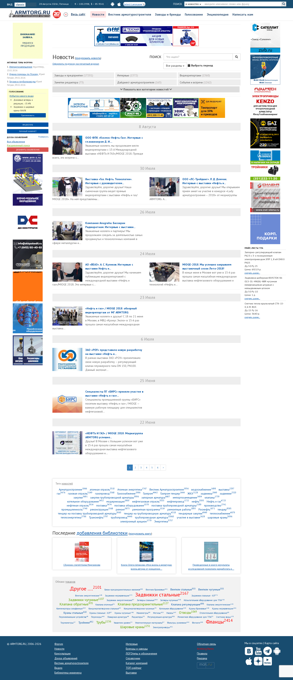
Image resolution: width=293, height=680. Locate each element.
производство (215, 505)
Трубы (103, 622)
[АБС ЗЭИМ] (265, 69)
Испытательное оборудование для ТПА (204, 600)
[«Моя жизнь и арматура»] (146, 551)
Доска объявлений (17, 137)
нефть (198, 501)
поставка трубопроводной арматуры (176, 505)
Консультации (62, 653)
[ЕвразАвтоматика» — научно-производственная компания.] (186, 108)
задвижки (228, 493)
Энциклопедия (217, 14)
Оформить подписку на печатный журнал (75, 63)
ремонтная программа (148, 509)
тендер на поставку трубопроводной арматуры (89, 513)
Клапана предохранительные (143, 604)
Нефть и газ (216, 501)
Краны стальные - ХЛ (100, 612)
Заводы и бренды (168, 14)
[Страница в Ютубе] (258, 650)
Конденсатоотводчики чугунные (140, 608)
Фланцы (219, 621)
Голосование (194, 14)
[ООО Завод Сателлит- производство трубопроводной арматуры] (265, 37)
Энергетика (163, 521)
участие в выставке (191, 517)
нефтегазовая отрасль (148, 501)
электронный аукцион (135, 521)
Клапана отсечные (105, 604)
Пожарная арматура (118, 616)
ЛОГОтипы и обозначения (141, 653)
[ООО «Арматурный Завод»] (28, 179)
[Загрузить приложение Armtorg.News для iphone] (249, 660)
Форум (58, 644)
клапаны (212, 497)
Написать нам (242, 14)
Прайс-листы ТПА (254, 248)
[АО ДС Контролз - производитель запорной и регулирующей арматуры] (28, 222)
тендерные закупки (193, 513)
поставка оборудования (131, 505)
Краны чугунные (124, 612)
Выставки (131, 672)
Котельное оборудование (172, 608)
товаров (70, 581)
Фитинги (197, 622)
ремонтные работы (181, 509)
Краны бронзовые (199, 608)
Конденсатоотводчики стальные (104, 608)
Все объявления (16, 141)
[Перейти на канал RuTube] (267, 660)
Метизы (158, 612)
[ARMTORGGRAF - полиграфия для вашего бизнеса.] (265, 229)
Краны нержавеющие (224, 608)
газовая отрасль (80, 493)
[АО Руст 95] (133, 108)
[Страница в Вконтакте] (249, 650)
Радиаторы (138, 616)
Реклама (202, 658)
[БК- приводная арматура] (28, 286)
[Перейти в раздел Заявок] (28, 40)
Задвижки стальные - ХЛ (205, 595)
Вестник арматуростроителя (129, 14)
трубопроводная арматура (154, 517)
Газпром (150, 493)
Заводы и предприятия (73, 75)
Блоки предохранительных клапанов (123, 589)
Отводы (188, 612)
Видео (58, 668)
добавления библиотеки (102, 533)
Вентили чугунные (211, 589)
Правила (202, 653)
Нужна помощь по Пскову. (23, 74)
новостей (67, 483)
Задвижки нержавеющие (118, 595)
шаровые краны (220, 517)
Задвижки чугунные (86, 599)
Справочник (133, 658)
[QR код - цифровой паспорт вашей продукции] (212, 108)
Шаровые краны (135, 626)
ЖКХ (193, 493)
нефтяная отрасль (80, 505)
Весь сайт (78, 14)
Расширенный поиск (18, 145)
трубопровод (121, 517)
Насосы (171, 612)
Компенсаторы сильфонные (71, 608)
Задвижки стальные (162, 594)
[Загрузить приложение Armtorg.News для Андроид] (277, 650)
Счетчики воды (225, 616)
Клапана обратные (76, 604)
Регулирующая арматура (161, 616)
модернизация (117, 501)
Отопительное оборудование (214, 612)
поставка (104, 505)
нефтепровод (178, 501)
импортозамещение (187, 497)
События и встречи (195, 82)
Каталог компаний (136, 663)
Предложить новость (88, 58)
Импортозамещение (20, 66)
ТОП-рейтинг (134, 668)
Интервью (127, 75)
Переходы (98, 616)
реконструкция (101, 509)
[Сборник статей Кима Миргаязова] (82, 551)
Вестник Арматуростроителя (169, 489)
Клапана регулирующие (187, 604)
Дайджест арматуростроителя (139, 82)
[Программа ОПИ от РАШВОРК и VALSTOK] (186, 36)
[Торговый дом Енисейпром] (94, 108)
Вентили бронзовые (157, 589)
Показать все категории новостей (146, 89)
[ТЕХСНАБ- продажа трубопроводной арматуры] (146, 36)
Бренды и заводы (137, 648)
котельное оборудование (85, 501)
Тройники (85, 622)
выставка (226, 489)
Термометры (68, 622)
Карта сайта (272, 643)
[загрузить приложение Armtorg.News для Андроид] (112, 3)
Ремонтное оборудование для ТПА (195, 616)
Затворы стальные (147, 600)
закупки (81, 497)
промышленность (74, 509)
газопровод (104, 493)
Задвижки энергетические (120, 600)
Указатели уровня (123, 622)
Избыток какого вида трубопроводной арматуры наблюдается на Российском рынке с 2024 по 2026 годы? (26, 96)
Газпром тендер (172, 493)
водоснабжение (203, 489)
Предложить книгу (140, 533)
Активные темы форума (19, 62)
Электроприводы (163, 627)
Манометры (143, 612)
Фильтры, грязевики (178, 622)
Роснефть (207, 509)
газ (61, 493)
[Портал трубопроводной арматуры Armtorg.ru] (30, 14)
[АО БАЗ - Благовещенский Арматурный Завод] (265, 133)
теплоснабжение (222, 513)
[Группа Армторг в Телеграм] (267, 650)
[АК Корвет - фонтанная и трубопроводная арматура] (28, 318)
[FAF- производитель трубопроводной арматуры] (107, 36)
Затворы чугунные (170, 600)
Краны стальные (75, 613)
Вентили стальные (183, 589)
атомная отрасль (102, 489)
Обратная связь (206, 644)
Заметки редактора (69, 82)
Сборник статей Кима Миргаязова (81, 564)
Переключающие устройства (73, 616)
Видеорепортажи (195, 75)
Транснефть (98, 517)
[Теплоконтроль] (28, 350)
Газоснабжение (128, 493)
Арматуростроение (73, 489)
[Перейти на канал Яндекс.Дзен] (258, 660)
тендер (224, 509)
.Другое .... (85, 588)
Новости (98, 14)
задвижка (209, 493)
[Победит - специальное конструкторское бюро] (28, 254)
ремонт (123, 509)
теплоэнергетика (73, 517)
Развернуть (43, 136)
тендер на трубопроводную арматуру (150, 513)
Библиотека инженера (68, 672)
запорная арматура (156, 497)
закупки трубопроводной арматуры (114, 497)
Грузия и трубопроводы (22, 81)
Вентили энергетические (88, 595)
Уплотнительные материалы (149, 622)
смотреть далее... (252, 273)
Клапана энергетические (220, 604)
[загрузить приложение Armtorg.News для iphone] (119, 3)
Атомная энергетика (132, 489)
